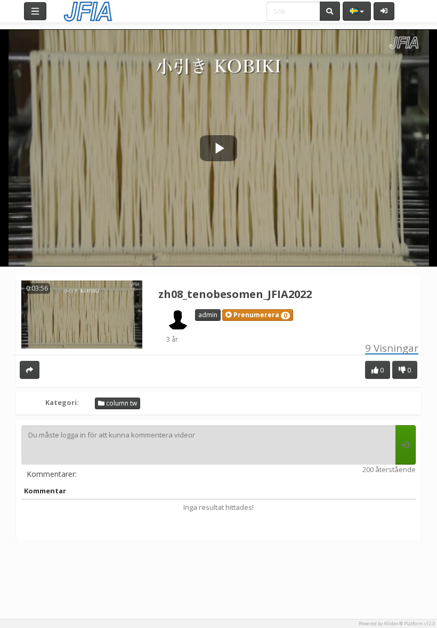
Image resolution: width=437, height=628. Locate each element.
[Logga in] (384, 11)
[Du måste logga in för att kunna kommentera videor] (405, 445)
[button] (257, 315)
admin (207, 314)
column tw (120, 403)
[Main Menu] (35, 11)
